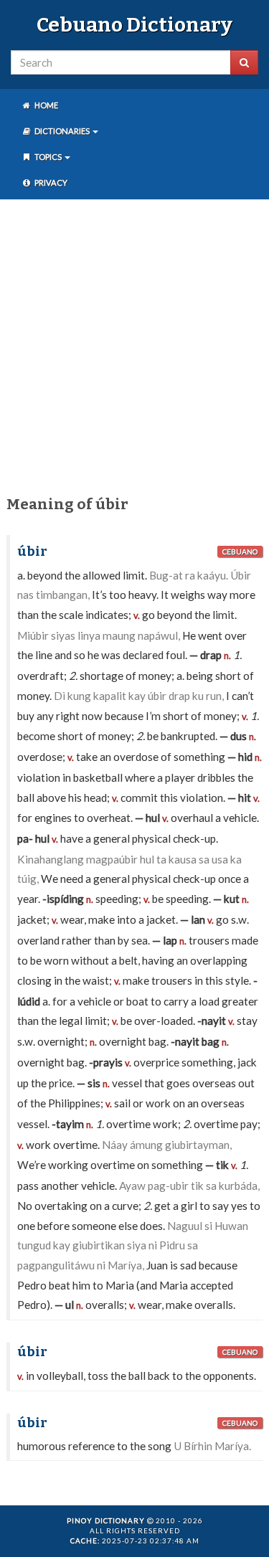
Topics (48, 156)
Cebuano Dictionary (134, 25)
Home (45, 105)
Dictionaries (62, 131)
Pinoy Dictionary (106, 1520)
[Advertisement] (134, 344)
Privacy (50, 182)
